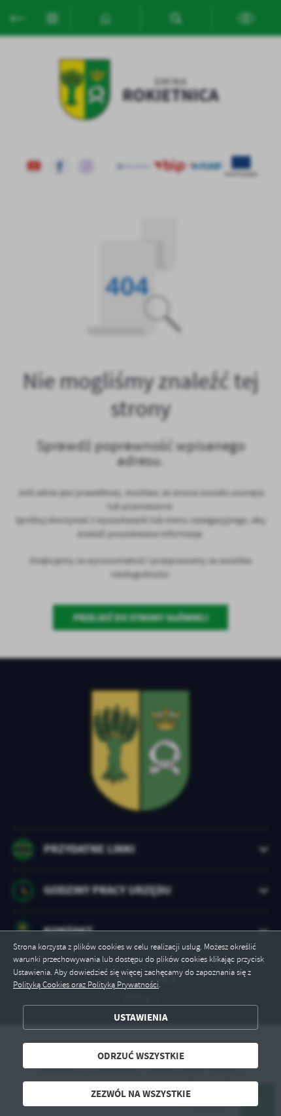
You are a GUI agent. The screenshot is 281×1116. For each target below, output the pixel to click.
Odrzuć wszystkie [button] (140, 1055)
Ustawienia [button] (141, 1017)
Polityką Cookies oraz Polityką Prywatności (86, 985)
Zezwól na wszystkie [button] (141, 1093)
